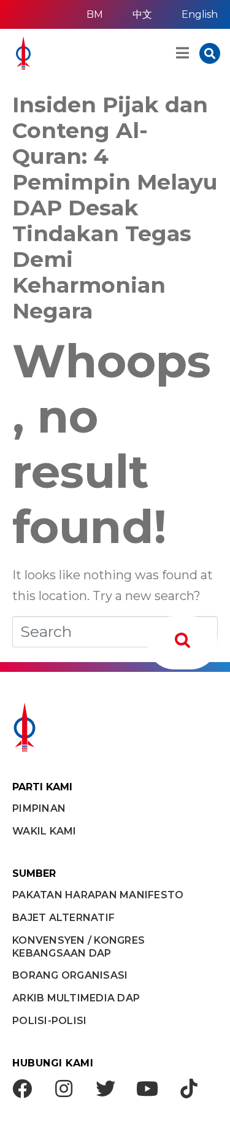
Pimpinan (39, 808)
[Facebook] (22, 1088)
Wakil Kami (44, 831)
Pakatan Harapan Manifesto (97, 895)
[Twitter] (105, 1088)
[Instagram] (64, 1088)
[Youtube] (147, 1088)
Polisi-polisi (49, 1021)
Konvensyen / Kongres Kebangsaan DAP (78, 946)
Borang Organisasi (70, 975)
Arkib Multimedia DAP (76, 998)
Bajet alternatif (63, 917)
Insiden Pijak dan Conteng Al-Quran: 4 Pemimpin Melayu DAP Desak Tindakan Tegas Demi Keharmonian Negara (115, 207)
